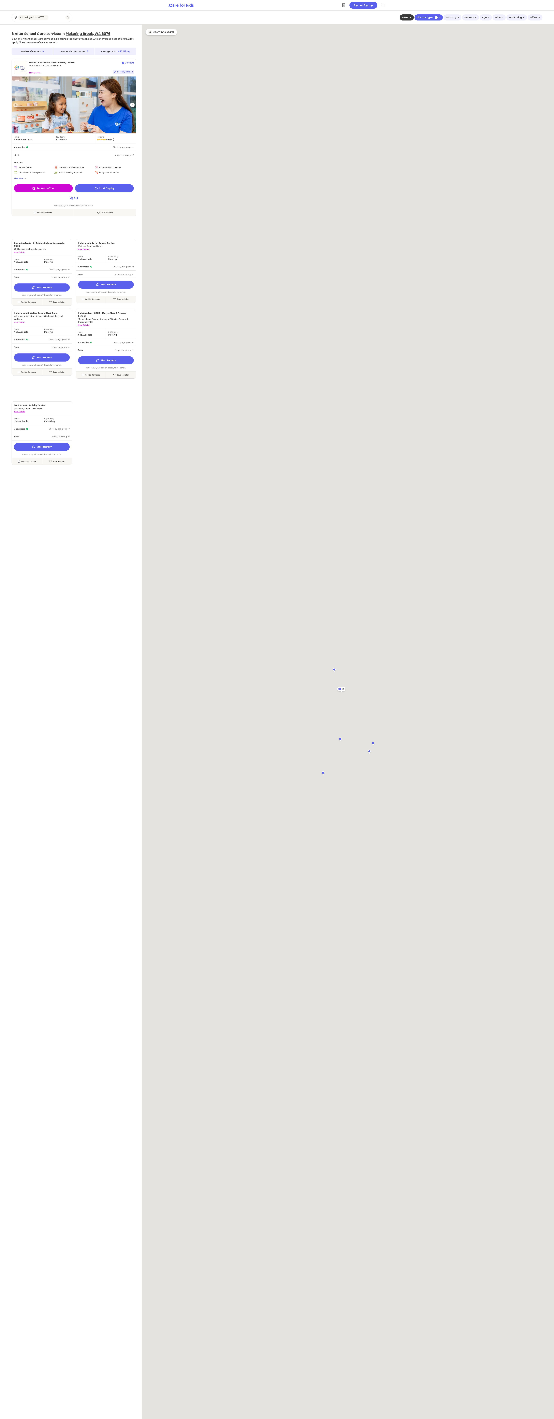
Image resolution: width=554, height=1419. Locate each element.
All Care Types (426, 17)
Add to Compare (44, 213)
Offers (533, 17)
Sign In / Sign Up (363, 5)
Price (497, 17)
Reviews (469, 17)
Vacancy (451, 17)
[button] (15, 105)
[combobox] (42, 17)
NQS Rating (515, 17)
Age (484, 17)
